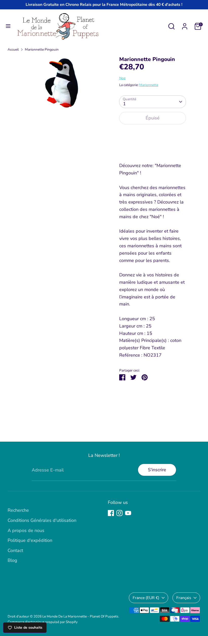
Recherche (18, 510)
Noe (122, 78)
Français (183, 598)
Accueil (13, 49)
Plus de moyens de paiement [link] (152, 147)
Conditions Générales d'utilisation (42, 520)
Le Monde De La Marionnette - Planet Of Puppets (80, 616)
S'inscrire (157, 470)
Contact (15, 550)
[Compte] (185, 25)
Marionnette (148, 85)
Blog (12, 560)
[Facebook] (111, 513)
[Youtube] (128, 513)
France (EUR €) (146, 598)
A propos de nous (26, 530)
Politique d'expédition (30, 540)
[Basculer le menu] (8, 26)
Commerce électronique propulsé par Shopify (43, 622)
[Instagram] (119, 513)
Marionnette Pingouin (42, 49)
